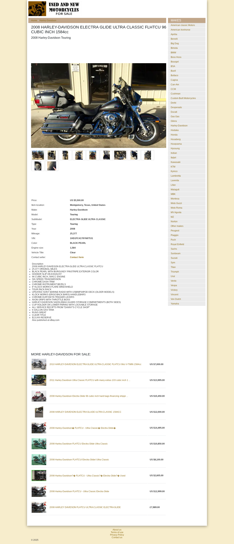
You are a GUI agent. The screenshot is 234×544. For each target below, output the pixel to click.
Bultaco (174, 75)
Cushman (175, 93)
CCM (173, 89)
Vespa (174, 285)
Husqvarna (176, 144)
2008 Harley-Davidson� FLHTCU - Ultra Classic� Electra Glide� (83, 428)
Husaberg (176, 139)
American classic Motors (183, 25)
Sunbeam (175, 253)
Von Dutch (176, 299)
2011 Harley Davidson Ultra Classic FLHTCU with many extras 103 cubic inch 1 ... (90, 380)
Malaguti (175, 189)
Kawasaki (175, 162)
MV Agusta (176, 212)
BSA (173, 66)
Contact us (117, 537)
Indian (174, 153)
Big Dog (175, 43)
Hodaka (175, 130)
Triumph (175, 271)
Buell (173, 71)
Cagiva (174, 80)
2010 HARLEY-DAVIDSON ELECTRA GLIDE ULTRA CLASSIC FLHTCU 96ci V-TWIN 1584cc (95, 364)
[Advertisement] (97, 51)
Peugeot (175, 230)
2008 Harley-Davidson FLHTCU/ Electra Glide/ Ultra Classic (79, 459)
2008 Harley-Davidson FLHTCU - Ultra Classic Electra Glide (79, 491)
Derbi (173, 103)
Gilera (174, 121)
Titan (173, 267)
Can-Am (175, 84)
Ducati (174, 112)
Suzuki (174, 258)
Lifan (173, 185)
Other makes (177, 226)
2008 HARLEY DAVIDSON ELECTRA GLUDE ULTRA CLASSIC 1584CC (85, 412)
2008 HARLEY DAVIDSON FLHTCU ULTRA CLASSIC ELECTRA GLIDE (85, 507)
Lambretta (176, 176)
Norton (174, 221)
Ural (173, 276)
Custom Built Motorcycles (183, 98)
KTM (173, 166)
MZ (172, 217)
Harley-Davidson (47, 20)
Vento (173, 281)
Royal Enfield (177, 244)
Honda (174, 134)
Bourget (175, 61)
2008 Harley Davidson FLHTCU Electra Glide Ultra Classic (79, 443)
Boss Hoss (176, 57)
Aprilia (174, 34)
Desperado (176, 107)
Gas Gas (175, 116)
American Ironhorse (180, 29)
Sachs (174, 249)
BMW (173, 52)
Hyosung (175, 148)
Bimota (174, 48)
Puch (173, 239)
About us (117, 529)
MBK (173, 194)
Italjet (173, 157)
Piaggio (174, 235)
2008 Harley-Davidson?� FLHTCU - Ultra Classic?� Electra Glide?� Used (87, 475)
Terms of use (117, 532)
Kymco (174, 171)
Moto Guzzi (176, 203)
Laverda (175, 180)
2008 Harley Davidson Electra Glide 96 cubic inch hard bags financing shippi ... (89, 396)
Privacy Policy (117, 535)
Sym (173, 262)
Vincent (174, 294)
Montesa (175, 198)
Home (34, 20)
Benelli (174, 39)
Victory (174, 290)
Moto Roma (176, 208)
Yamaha (175, 303)
